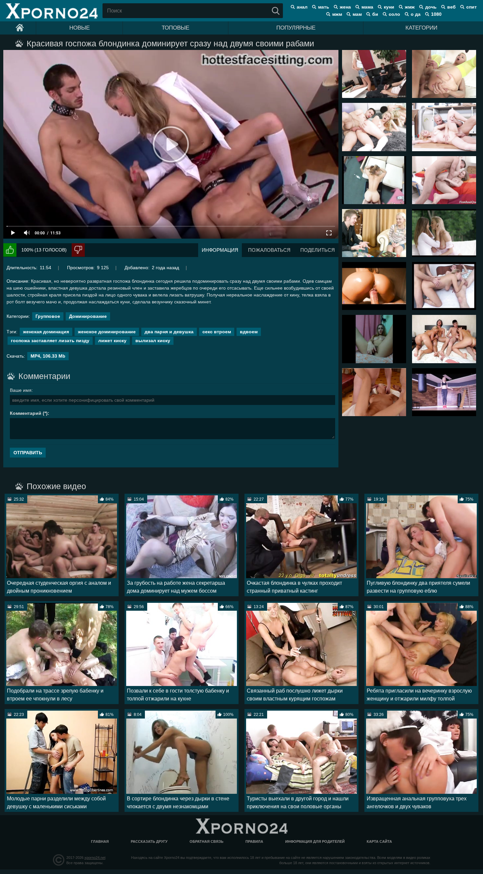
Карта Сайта (379, 841)
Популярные (295, 28)
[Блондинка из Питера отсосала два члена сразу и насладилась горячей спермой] (374, 392)
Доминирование (88, 316)
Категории (421, 28)
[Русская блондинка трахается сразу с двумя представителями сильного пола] (444, 74)
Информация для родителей (315, 841)
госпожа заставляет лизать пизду (50, 340)
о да (416, 14)
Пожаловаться (269, 250)
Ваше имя (21, 390)
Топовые (175, 28)
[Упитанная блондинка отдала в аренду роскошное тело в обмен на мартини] (374, 180)
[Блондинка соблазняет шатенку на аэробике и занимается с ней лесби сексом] (444, 233)
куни (389, 7)
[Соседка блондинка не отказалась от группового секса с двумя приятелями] (444, 286)
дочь (431, 7)
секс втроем (216, 331)
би (375, 14)
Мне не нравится (78, 250)
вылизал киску (152, 340)
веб (451, 7)
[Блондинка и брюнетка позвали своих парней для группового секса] (444, 339)
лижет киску (112, 340)
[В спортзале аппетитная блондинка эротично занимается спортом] (444, 392)
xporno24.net (94, 858)
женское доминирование (107, 331)
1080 (436, 14)
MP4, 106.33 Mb (48, 356)
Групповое (47, 316)
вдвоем (249, 331)
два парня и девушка (169, 331)
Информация (220, 250)
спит (471, 7)
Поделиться (317, 250)
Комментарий (25, 413)
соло (394, 14)
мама (367, 7)
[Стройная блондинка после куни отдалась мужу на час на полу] (444, 127)
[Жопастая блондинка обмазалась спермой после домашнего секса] (374, 286)
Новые (79, 28)
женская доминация (46, 331)
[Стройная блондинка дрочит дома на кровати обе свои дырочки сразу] (374, 339)
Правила (254, 841)
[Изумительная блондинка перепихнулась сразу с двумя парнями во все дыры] (374, 74)
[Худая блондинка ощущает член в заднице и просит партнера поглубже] (444, 180)
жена (345, 7)
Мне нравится (9, 250)
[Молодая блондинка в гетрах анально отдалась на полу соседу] (374, 127)
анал (302, 7)
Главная (100, 841)
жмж (410, 7)
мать (323, 7)
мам (357, 14)
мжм (337, 14)
